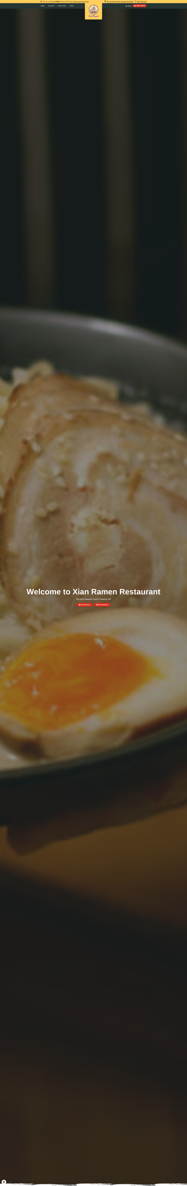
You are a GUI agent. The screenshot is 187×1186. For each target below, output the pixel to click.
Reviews (128, 6)
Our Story (62, 6)
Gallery (51, 6)
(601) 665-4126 (141, 1)
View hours (81, 1)
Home (43, 6)
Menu (72, 6)
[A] (4, 1182)
